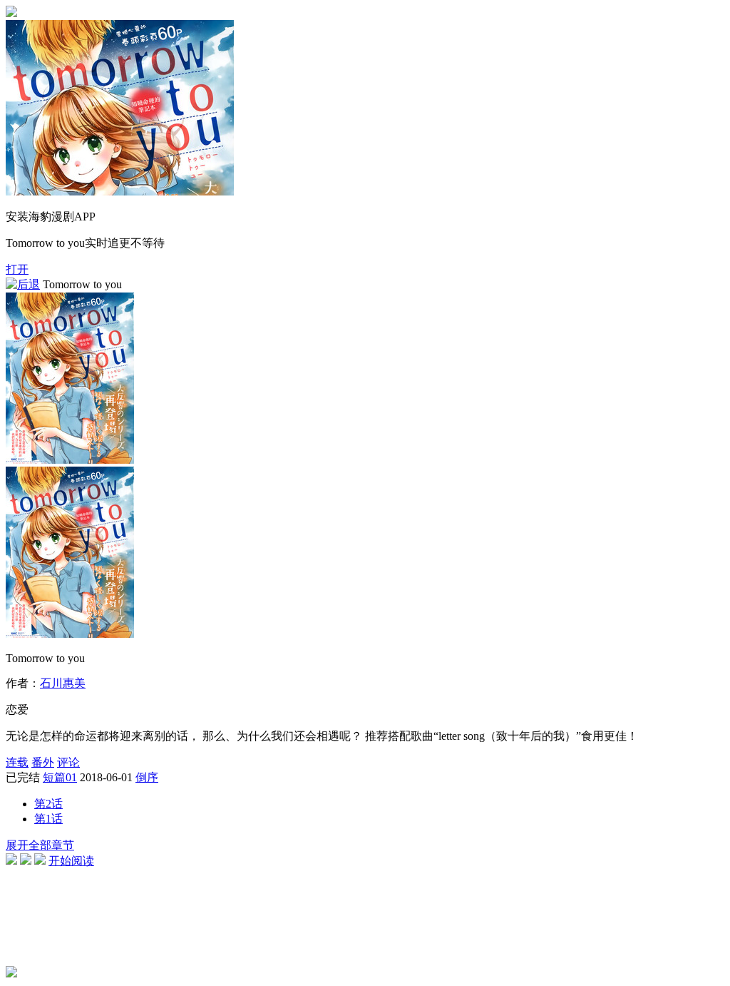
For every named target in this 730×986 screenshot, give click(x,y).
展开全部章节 (40, 845)
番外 (42, 762)
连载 (17, 762)
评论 (68, 762)
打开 (17, 269)
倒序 (146, 777)
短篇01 (60, 777)
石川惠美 (63, 683)
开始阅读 (71, 861)
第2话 (48, 804)
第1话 (48, 819)
